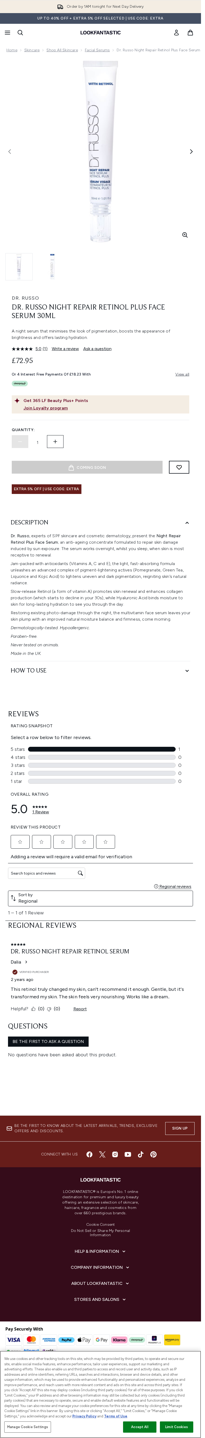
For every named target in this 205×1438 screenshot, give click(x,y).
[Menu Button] (7, 32)
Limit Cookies (176, 1427)
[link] (176, 32)
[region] (100, 1394)
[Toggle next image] (191, 151)
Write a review (65, 348)
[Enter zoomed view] (185, 235)
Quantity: (23, 430)
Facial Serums (97, 50)
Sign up (180, 1128)
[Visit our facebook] (89, 1154)
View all (182, 374)
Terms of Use (115, 1416)
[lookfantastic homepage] (101, 32)
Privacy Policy (84, 1416)
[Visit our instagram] (115, 1154)
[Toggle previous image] (9, 151)
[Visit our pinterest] (153, 1154)
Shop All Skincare (62, 50)
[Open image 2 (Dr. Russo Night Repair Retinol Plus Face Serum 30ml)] (52, 266)
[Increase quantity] (55, 441)
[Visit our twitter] (102, 1154)
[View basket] (190, 32)
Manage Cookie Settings (27, 1427)
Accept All (139, 1427)
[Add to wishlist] (179, 467)
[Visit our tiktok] (140, 1154)
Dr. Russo (25, 298)
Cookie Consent (100, 1225)
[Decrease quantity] (20, 441)
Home (11, 50)
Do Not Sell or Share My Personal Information (100, 1233)
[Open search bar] (20, 32)
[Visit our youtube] (127, 1154)
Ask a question (97, 348)
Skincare (32, 50)
